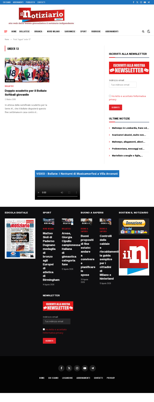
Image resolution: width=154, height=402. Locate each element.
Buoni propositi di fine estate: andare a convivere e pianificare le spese (86, 255)
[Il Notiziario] (41, 16)
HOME (14, 31)
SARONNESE (70, 31)
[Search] (143, 31)
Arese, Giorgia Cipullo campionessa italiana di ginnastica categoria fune (67, 248)
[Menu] (5, 31)
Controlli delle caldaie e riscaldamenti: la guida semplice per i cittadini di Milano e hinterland (105, 257)
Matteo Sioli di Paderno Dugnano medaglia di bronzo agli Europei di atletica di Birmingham (48, 256)
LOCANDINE (67, 377)
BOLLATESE (24, 31)
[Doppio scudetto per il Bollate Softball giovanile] (27, 69)
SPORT (83, 31)
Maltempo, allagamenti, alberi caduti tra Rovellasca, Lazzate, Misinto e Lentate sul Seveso (128, 141)
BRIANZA (38, 31)
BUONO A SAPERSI (88, 223)
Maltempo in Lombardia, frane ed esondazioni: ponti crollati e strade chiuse (129, 127)
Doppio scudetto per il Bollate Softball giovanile (26, 93)
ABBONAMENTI (18, 2)
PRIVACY (111, 377)
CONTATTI (41, 2)
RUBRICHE (96, 31)
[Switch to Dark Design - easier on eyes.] (148, 31)
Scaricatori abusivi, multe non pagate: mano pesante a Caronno (129, 134)
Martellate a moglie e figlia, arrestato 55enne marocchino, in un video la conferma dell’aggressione (129, 155)
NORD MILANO (53, 31)
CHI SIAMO (7, 2)
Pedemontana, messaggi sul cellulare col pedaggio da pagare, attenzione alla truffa (129, 148)
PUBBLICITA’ (30, 2)
